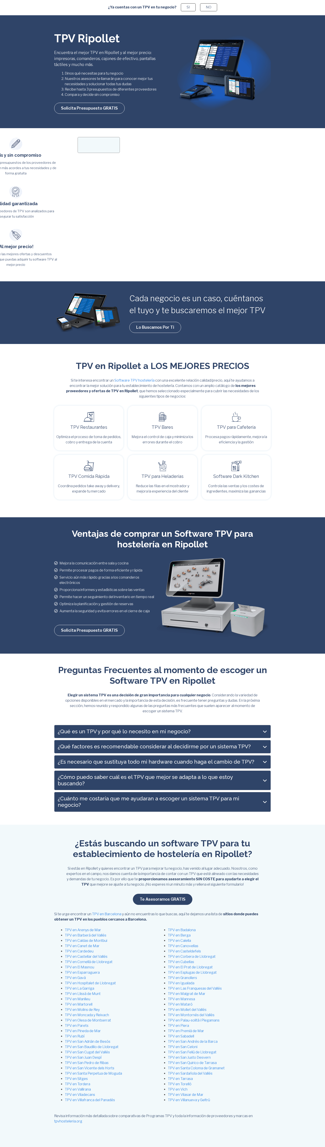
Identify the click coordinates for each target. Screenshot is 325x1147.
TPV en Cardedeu (79, 951)
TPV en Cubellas (181, 962)
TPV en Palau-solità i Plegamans (194, 1020)
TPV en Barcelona (106, 914)
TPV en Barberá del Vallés (85, 935)
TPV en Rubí (74, 1036)
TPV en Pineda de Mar (83, 1031)
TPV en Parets (76, 1025)
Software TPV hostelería (134, 380)
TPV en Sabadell (181, 1036)
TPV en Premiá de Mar (186, 1031)
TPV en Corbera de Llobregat (192, 956)
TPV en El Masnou (79, 967)
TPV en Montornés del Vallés (191, 1015)
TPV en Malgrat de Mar (186, 994)
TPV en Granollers (182, 978)
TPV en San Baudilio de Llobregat (92, 1047)
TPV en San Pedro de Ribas (87, 1063)
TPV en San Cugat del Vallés (87, 1052)
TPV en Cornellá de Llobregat (89, 962)
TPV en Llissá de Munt (83, 994)
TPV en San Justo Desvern (189, 1057)
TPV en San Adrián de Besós (87, 1041)
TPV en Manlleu (77, 999)
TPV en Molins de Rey (82, 1010)
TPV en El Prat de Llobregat (190, 967)
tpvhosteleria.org (68, 1121)
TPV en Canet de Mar (82, 946)
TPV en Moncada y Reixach (87, 1015)
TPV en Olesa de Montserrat (88, 1020)
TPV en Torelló (179, 1084)
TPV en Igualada (181, 983)
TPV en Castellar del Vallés (86, 956)
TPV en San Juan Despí (83, 1057)
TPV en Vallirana (78, 1089)
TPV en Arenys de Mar (83, 930)
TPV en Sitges (76, 1079)
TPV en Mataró (180, 1004)
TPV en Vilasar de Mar (185, 1095)
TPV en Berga (179, 935)
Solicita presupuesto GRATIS (89, 108)
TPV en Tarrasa (180, 1079)
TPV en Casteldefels (184, 951)
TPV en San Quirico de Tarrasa (192, 1063)
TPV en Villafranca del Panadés (90, 1100)
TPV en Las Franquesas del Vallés (195, 988)
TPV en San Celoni (182, 1047)
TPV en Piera (178, 1025)
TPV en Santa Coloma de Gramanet (196, 1068)
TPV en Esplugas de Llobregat (192, 972)
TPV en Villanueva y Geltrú (189, 1100)
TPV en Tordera (77, 1084)
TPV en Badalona (182, 930)
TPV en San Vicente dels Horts (89, 1068)
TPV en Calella (179, 940)
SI (188, 7)
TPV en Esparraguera (82, 972)
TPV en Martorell (78, 1004)
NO (208, 7)
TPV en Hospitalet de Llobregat (90, 983)
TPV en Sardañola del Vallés (190, 1073)
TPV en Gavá (75, 978)
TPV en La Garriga (79, 988)
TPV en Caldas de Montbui (86, 940)
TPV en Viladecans (80, 1095)
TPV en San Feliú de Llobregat (192, 1052)
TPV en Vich (177, 1089)
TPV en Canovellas (183, 946)
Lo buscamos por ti (155, 327)
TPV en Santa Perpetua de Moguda (93, 1073)
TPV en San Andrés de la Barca (193, 1041)
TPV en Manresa (181, 999)
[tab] (162, 731)
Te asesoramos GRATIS (162, 899)
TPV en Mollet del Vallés (187, 1010)
